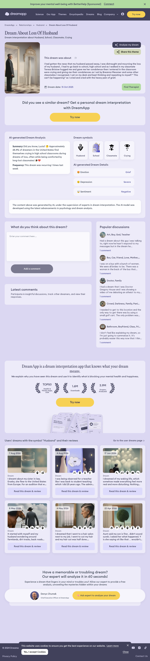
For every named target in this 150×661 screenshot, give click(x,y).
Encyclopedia (76, 14)
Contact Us (141, 656)
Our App (51, 14)
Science (40, 14)
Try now (136, 14)
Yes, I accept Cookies (35, 651)
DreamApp (10, 25)
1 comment (105, 250)
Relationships (25, 25)
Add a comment (32, 268)
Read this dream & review (27, 491)
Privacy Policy (9, 656)
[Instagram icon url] (139, 647)
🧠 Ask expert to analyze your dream (96, 595)
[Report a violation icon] (76, 58)
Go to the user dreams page (127, 440)
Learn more (113, 645)
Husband (40, 25)
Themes (62, 14)
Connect (109, 4)
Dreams (90, 14)
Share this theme (130, 51)
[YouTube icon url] (133, 647)
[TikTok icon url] (145, 647)
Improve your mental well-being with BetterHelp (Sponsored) (65, 4)
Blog (99, 14)
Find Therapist (131, 87)
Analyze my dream (129, 44)
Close (126, 651)
